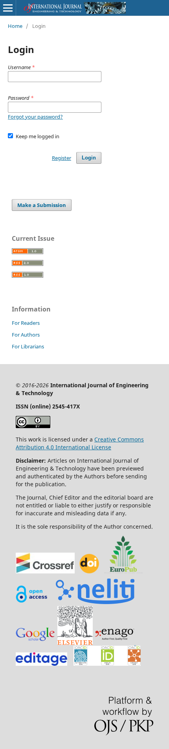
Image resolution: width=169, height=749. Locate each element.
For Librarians (28, 346)
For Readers (26, 322)
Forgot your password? (35, 116)
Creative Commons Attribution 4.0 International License (80, 443)
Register (61, 157)
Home (15, 25)
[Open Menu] (8, 8)
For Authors (26, 334)
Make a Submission (41, 205)
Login (89, 158)
